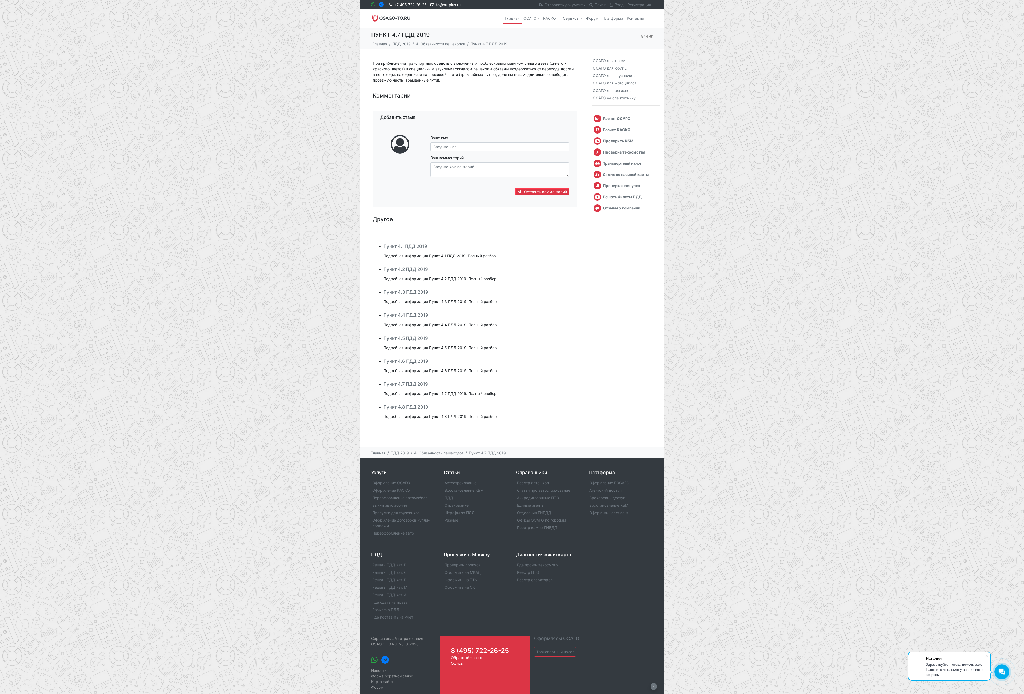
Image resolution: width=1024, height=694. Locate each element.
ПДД (449, 497)
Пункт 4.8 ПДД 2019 (405, 407)
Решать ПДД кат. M (389, 587)
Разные (451, 520)
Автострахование (461, 483)
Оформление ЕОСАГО (609, 483)
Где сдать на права (390, 602)
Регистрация (639, 4)
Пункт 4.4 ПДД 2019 (405, 315)
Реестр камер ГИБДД (537, 527)
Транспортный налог (555, 651)
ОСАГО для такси (609, 60)
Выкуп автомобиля (389, 505)
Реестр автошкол (533, 483)
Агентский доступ (605, 490)
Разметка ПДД (385, 609)
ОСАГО (530, 18)
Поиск (600, 4)
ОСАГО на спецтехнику (614, 98)
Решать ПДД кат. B (389, 565)
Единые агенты (531, 505)
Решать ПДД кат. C (389, 572)
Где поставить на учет (392, 617)
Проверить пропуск (463, 565)
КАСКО (549, 18)
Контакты (635, 18)
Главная (512, 18)
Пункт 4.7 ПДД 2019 (405, 384)
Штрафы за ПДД (460, 512)
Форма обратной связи (392, 676)
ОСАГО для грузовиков (614, 75)
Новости (378, 670)
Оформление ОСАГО (391, 483)
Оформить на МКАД (463, 572)
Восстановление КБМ (464, 490)
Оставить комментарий (545, 191)
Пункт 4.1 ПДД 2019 (405, 246)
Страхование (457, 505)
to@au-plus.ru (448, 4)
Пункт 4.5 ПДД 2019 (405, 338)
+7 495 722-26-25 (410, 4)
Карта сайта (382, 681)
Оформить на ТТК (461, 580)
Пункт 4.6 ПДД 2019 (405, 361)
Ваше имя (439, 137)
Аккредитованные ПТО (538, 497)
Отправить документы (565, 4)
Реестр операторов (535, 580)
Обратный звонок (467, 657)
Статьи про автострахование (543, 490)
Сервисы (571, 18)
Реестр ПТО (528, 572)
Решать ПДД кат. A (389, 594)
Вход (619, 4)
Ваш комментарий (447, 157)
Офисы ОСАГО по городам (541, 520)
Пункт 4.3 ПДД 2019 (405, 292)
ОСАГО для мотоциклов (615, 83)
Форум (592, 18)
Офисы (457, 663)
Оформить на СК (460, 587)
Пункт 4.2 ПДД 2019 (405, 269)
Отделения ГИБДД (534, 512)
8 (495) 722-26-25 (480, 651)
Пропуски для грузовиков (396, 512)
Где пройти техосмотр (537, 565)
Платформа (612, 18)
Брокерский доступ (607, 497)
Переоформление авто (393, 533)
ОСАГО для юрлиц (610, 68)
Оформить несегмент (608, 512)
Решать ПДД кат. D (389, 580)
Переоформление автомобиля (399, 497)
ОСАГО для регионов (612, 90)
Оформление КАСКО (391, 490)
